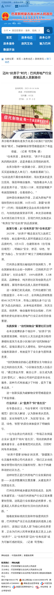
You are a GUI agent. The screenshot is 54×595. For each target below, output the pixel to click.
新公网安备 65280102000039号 (35, 579)
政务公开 (45, 37)
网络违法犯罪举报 (31, 583)
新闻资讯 (39, 58)
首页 (9, 37)
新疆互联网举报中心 (25, 586)
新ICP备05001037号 (10, 579)
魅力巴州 (45, 43)
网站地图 (16, 562)
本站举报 (44, 586)
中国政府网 (6, 2)
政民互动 (27, 43)
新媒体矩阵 (24, 6)
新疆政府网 (18, 2)
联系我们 (5, 562)
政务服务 (9, 43)
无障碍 (8, 6)
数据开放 (9, 49)
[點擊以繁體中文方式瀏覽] (27, 2)
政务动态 (27, 37)
